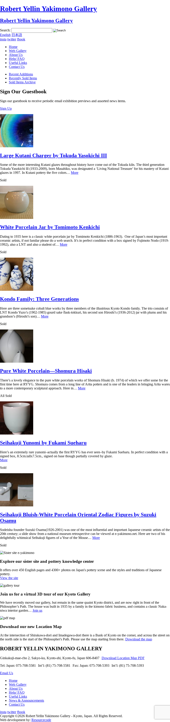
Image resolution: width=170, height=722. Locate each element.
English (5, 35)
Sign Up (6, 108)
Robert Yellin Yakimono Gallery (48, 9)
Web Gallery (18, 51)
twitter (11, 39)
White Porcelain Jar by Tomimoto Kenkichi (50, 227)
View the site (9, 578)
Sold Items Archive (22, 82)
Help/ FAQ (17, 59)
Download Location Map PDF (123, 658)
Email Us (6, 673)
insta (3, 39)
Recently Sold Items (23, 78)
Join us (37, 610)
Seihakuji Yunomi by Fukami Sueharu (43, 443)
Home (13, 47)
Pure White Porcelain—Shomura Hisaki (46, 371)
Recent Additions (21, 74)
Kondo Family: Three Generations (39, 299)
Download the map (138, 639)
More (74, 172)
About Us (16, 55)
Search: (5, 30)
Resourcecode (41, 720)
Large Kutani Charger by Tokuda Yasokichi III (53, 155)
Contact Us (17, 67)
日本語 (17, 35)
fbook (21, 39)
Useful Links (18, 63)
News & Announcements (26, 700)
